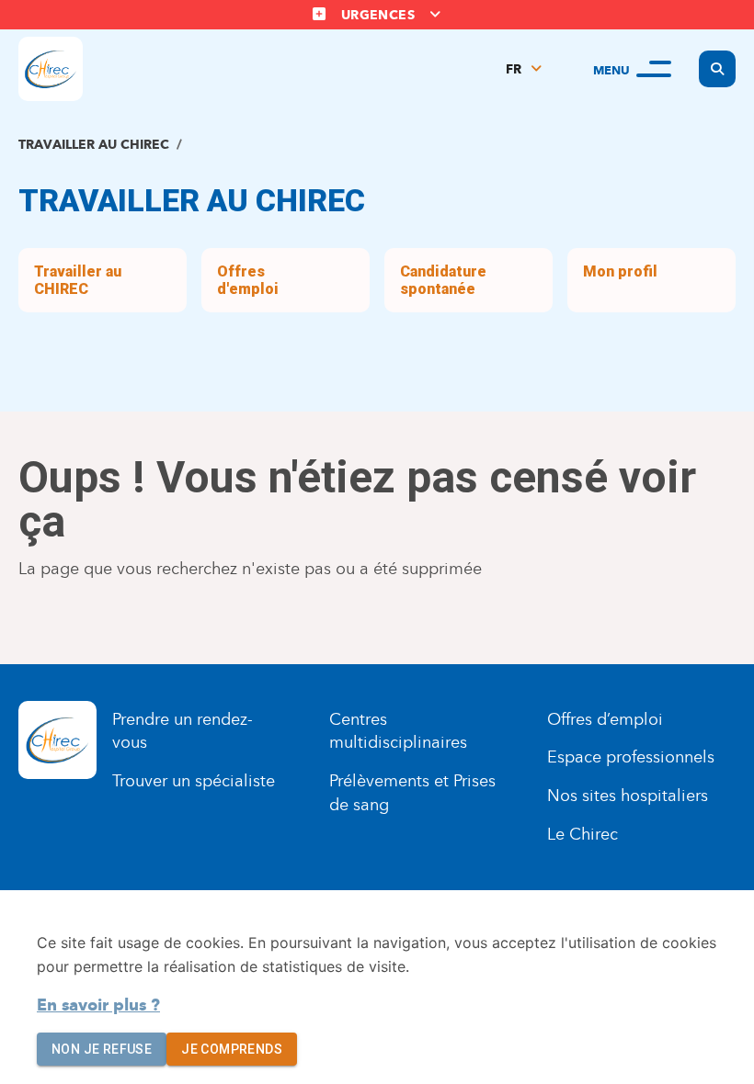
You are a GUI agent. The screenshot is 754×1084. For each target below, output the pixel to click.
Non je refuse (101, 1049)
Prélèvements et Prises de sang (412, 793)
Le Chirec (582, 834)
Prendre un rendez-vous (182, 731)
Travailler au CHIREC (93, 144)
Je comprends (231, 1049)
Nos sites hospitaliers (627, 795)
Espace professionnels (630, 757)
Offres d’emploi (605, 719)
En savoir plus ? (98, 1005)
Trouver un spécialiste (193, 781)
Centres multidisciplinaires (398, 731)
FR (513, 69)
